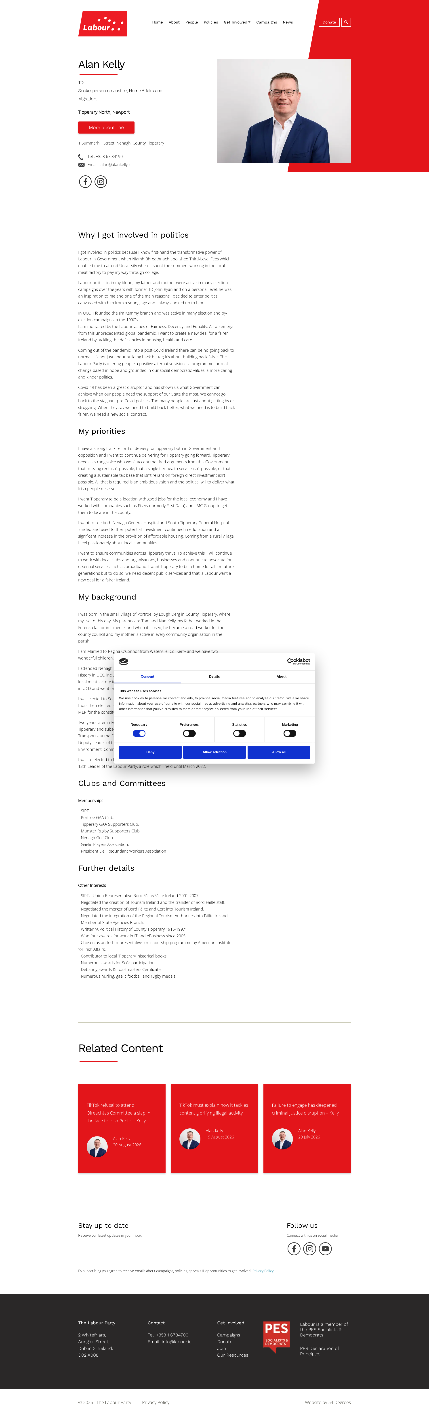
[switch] (189, 733)
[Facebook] (294, 1249)
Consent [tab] (147, 676)
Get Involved (235, 22)
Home (157, 22)
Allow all (279, 752)
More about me (106, 127)
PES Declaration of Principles (319, 1351)
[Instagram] (309, 1249)
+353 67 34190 (109, 156)
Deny (150, 752)
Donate (329, 22)
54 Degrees (339, 1402)
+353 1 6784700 (172, 1335)
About (174, 22)
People (191, 22)
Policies (211, 22)
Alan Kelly (121, 1138)
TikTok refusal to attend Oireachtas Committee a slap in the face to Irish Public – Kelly (118, 1113)
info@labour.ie (176, 1341)
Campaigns (266, 22)
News (288, 22)
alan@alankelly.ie (116, 164)
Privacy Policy (262, 1270)
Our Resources (232, 1355)
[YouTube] (325, 1249)
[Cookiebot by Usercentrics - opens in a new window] (290, 661)
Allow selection (215, 752)
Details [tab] (214, 676)
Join (221, 1348)
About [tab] (281, 676)
